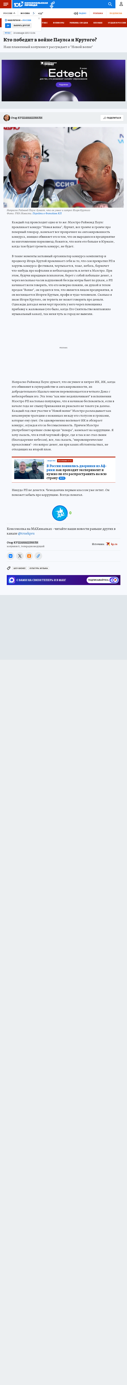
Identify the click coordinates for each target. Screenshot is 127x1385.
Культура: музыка (39, 568)
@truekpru (26, 533)
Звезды (8, 33)
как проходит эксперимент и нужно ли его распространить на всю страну (76, 472)
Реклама (98, 13)
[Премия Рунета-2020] (51, 4)
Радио (82, 13)
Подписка (115, 13)
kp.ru (114, 544)
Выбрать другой (22, 25)
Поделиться (114, 118)
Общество (51, 461)
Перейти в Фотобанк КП (47, 213)
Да (8, 25)
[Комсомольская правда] (31, 4)
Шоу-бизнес (20, 568)
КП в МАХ (97, 22)
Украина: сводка (79, 22)
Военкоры (58, 22)
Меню (6, 4)
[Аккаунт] (121, 4)
